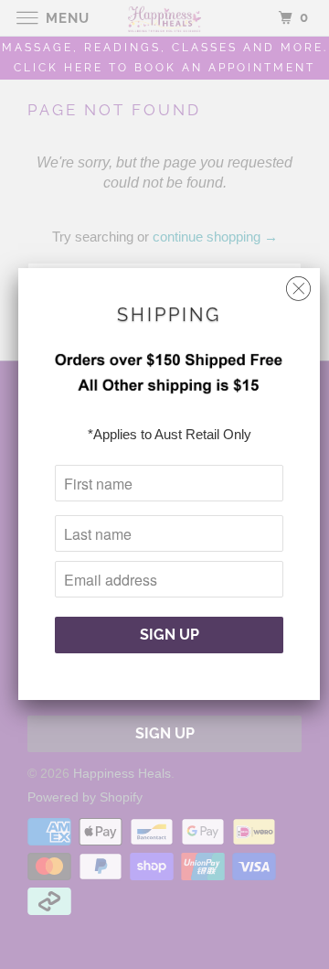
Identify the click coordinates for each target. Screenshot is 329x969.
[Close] (298, 284)
